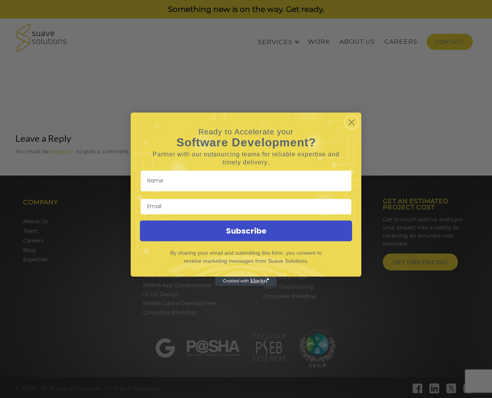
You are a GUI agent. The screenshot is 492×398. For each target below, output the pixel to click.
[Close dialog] (351, 122)
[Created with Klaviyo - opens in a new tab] (246, 281)
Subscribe (246, 231)
